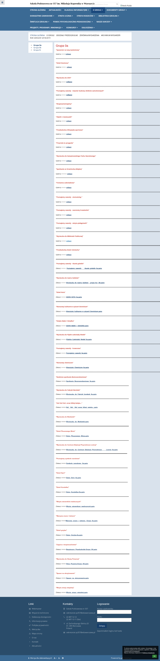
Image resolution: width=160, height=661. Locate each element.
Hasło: (99, 617)
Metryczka (36, 629)
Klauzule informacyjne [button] (75, 10)
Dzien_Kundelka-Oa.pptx (75, 492)
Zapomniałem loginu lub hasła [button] (109, 631)
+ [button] (56, 658)
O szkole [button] (97, 10)
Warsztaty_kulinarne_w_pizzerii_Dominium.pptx (84, 311)
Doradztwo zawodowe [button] (41, 16)
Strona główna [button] (38, 10)
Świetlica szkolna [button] (39, 22)
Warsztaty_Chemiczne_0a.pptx (77, 367)
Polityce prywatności (148, 653)
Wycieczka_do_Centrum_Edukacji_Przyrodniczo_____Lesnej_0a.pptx (92, 450)
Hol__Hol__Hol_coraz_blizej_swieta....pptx (82, 407)
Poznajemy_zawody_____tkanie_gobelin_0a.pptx (84, 268)
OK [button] (154, 656)
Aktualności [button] (55, 10)
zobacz (68, 54)
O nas (34, 637)
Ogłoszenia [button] (87, 27)
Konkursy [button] (71, 27)
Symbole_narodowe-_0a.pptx (77, 463)
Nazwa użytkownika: (105, 609)
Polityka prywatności (40, 625)
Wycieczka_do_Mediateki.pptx (77, 421)
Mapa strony (37, 633)
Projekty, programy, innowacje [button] (45, 27)
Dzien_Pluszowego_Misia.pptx (77, 436)
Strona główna (37, 35)
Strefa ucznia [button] (64, 16)
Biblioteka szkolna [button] (108, 16)
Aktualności (36, 646)
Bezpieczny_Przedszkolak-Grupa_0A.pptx (81, 549)
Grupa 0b (37, 47)
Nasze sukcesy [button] (103, 22)
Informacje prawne (39, 621)
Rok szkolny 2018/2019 (40, 38)
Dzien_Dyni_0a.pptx (73, 478)
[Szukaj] (117, 4)
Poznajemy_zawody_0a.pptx (76, 353)
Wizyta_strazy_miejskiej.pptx (77, 592)
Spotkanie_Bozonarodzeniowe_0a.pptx (80, 381)
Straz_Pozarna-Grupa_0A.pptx (77, 564)
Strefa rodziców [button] (85, 16)
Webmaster (36, 609)
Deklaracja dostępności (41, 617)
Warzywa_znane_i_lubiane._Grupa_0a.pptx (82, 521)
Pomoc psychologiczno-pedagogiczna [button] (72, 22)
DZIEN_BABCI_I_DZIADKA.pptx (77, 326)
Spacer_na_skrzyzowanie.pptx (77, 578)
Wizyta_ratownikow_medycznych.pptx (80, 506)
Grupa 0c (37, 50)
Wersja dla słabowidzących (41, 658)
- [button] (60, 658)
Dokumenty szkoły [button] (116, 10)
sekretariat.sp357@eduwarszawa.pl (80, 613)
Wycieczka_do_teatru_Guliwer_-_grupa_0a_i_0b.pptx (85, 283)
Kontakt (35, 642)
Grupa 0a (37, 45)
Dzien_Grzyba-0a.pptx (74, 535)
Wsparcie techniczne (40, 613)
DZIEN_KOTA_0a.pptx (74, 297)
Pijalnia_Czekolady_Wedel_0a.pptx (79, 339)
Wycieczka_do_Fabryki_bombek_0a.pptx (81, 394)
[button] (2, 2)
